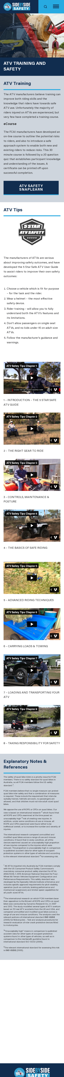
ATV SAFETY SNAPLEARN (31, 188)
